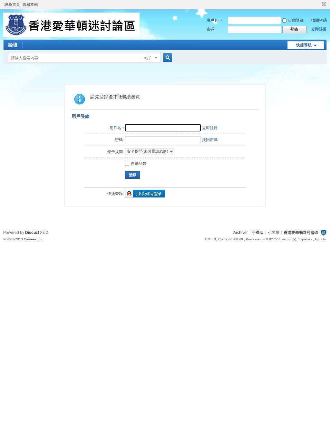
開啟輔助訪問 (317, 4)
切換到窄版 (323, 4)
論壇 (12, 44)
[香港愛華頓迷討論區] (71, 35)
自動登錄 (296, 20)
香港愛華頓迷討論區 (301, 232)
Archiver (240, 232)
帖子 (148, 58)
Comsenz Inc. (34, 239)
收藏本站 (30, 4)
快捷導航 (304, 45)
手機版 (258, 232)
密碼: (119, 140)
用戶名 (212, 20)
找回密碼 (319, 20)
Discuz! (32, 232)
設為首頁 (12, 4)
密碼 (210, 29)
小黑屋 (273, 232)
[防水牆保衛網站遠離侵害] (323, 232)
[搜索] (166, 58)
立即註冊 (319, 29)
